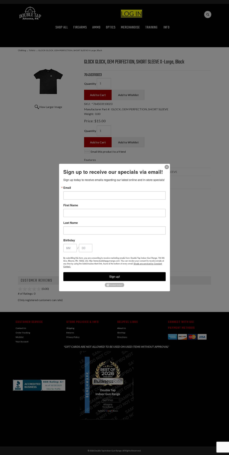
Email (67, 187)
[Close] (167, 167)
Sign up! (114, 276)
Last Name (70, 222)
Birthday (69, 240)
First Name (70, 205)
